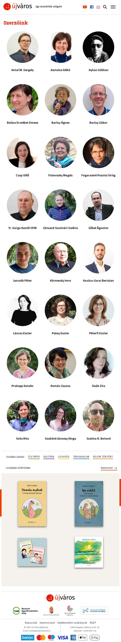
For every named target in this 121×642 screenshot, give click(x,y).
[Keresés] (105, 6)
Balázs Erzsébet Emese (22, 122)
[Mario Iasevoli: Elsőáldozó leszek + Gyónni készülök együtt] (32, 552)
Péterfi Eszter (98, 333)
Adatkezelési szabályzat (72, 622)
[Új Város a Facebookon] (91, 6)
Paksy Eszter (60, 333)
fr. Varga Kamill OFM (23, 227)
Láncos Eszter (22, 333)
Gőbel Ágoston (98, 227)
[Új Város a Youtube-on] (85, 6)
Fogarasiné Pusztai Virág (98, 175)
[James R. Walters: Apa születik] (89, 503)
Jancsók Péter (22, 280)
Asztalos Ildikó (60, 69)
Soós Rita (22, 438)
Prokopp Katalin (22, 385)
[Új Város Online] (60, 598)
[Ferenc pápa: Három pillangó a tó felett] (89, 552)
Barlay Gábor (98, 122)
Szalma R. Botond (98, 438)
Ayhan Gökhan (98, 69)
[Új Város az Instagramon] (98, 6)
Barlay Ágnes (60, 122)
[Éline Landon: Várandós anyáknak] (32, 503)
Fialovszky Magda (60, 175)
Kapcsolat (31, 622)
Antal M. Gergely (22, 69)
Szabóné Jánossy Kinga (60, 438)
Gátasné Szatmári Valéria (60, 227)
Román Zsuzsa (60, 385)
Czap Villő (22, 175)
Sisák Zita (98, 385)
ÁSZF (93, 622)
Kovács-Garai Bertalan (98, 280)
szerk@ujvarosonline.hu (40, 631)
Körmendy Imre (60, 280)
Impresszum (47, 622)
